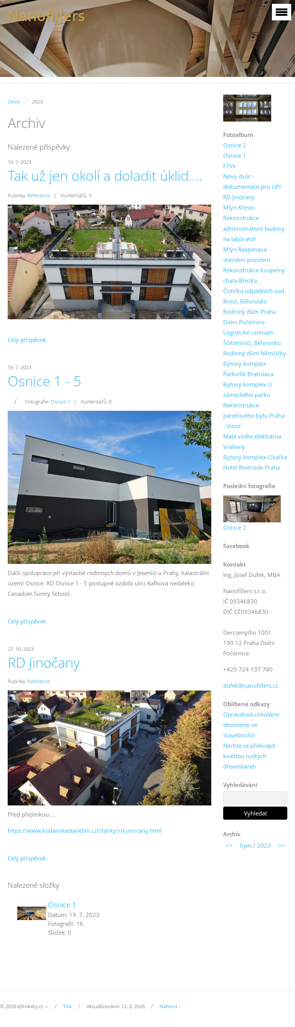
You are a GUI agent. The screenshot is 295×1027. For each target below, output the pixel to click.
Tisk (67, 1006)
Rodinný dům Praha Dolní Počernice (249, 317)
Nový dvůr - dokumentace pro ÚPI (252, 181)
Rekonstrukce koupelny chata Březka (254, 275)
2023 (264, 845)
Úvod (14, 101)
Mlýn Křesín (239, 207)
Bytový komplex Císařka (255, 457)
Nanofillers (46, 15)
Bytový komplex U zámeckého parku (247, 389)
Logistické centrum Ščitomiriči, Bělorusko (252, 337)
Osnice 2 (234, 145)
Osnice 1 (60, 401)
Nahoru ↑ (170, 1006)
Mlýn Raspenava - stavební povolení (246, 254)
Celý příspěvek (27, 339)
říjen (246, 845)
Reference (38, 195)
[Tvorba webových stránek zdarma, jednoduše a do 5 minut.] (47, 1007)
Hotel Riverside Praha (251, 467)
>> (281, 845)
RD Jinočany (44, 662)
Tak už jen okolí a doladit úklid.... (105, 175)
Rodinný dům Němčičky (254, 353)
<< (228, 845)
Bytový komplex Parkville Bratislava (248, 369)
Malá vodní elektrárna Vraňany (252, 441)
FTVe (229, 166)
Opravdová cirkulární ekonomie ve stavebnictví (251, 724)
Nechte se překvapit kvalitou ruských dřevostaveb (249, 756)
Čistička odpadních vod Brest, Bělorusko (253, 296)
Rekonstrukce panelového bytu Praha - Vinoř (254, 415)
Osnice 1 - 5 (44, 381)
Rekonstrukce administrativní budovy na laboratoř (254, 228)
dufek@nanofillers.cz (250, 685)
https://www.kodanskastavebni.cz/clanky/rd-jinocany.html (85, 830)
